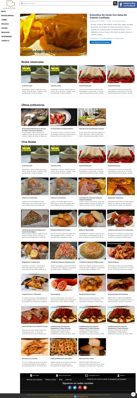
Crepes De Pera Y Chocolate (31, 294)
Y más (86, 396)
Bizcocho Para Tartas (86, 358)
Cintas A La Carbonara (29, 198)
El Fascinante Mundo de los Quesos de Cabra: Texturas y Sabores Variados (34, 130)
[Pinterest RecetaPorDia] (80, 387)
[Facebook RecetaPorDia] (70, 387)
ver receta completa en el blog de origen (111, 38)
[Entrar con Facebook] (127, 4)
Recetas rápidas (7, 15)
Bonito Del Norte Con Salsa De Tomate (35, 326)
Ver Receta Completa (100, 42)
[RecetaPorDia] (9, 4)
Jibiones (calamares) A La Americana (120, 230)
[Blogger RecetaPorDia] (85, 387)
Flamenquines (55, 294)
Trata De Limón (27, 86)
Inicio (3, 11)
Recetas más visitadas (34, 379)
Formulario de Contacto (118, 379)
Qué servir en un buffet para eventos (91, 129)
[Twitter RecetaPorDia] (75, 387)
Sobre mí (69, 379)
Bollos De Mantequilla (86, 230)
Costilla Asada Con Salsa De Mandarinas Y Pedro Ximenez (61, 327)
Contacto (5, 41)
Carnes (4, 20)
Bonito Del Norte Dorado (87, 294)
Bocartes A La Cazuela (29, 358)
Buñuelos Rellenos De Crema (60, 230)
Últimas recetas (50, 379)
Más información (80, 396)
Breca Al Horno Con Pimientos (118, 294)
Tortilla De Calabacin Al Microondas (63, 262)
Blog (61, 379)
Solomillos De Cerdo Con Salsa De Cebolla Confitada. (90, 199)
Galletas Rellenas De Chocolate (61, 358)
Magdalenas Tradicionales (31, 262)
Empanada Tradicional (115, 198)
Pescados (5, 24)
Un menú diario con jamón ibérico (62, 129)
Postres (4, 28)
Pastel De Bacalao (85, 86)
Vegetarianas (6, 36)
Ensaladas (5, 32)
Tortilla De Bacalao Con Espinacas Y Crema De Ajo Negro (34, 231)
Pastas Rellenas (113, 262)
